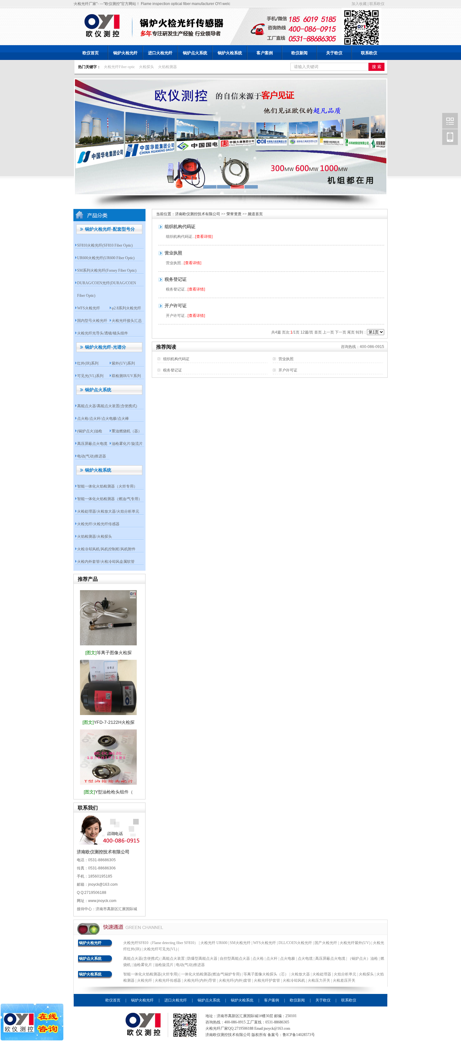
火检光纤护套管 (267, 980)
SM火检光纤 (240, 943)
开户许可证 (176, 305)
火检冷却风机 (294, 980)
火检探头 (146, 67)
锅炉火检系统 (230, 53)
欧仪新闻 (299, 53)
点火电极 (287, 958)
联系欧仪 (376, 4)
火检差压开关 (344, 980)
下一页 (340, 332)
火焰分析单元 (345, 974)
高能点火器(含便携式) (141, 958)
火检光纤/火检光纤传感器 (98, 524)
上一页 (328, 332)
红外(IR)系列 (87, 363)
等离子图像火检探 (108, 652)
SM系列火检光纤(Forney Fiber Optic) (106, 270)
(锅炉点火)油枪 (89, 431)
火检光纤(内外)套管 (235, 980)
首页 (318, 332)
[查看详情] (204, 236)
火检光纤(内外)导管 (199, 980)
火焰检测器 (167, 67)
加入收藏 (359, 4)
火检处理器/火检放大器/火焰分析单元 (108, 511)
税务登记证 (176, 279)
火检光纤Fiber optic (119, 67)
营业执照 (173, 253)
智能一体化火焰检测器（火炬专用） (107, 486)
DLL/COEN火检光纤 (295, 943)
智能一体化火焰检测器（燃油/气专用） (109, 499)
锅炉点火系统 (195, 53)
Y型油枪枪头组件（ (108, 791)
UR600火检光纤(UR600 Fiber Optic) (106, 258)
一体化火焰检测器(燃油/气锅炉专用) (211, 974)
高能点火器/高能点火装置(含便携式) (107, 406)
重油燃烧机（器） (127, 431)
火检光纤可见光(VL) (160, 949)
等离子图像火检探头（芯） (266, 974)
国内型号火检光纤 (92, 320)
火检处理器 (322, 974)
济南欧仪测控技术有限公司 (197, 214)
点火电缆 (305, 958)
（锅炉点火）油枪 (363, 958)
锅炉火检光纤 (125, 53)
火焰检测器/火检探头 (94, 536)
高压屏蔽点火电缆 (92, 443)
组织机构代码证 (180, 226)
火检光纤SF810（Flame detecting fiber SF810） (160, 943)
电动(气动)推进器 (91, 456)
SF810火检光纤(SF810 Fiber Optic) (105, 245)
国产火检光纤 (326, 943)
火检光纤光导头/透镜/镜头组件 (102, 333)
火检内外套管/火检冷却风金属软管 (106, 561)
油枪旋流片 (164, 965)
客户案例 (265, 53)
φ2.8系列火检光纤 (126, 308)
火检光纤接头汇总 (127, 320)
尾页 (351, 332)
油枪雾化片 (142, 965)
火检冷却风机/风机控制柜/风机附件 (106, 549)
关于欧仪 (334, 53)
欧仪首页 (90, 53)
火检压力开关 (319, 980)
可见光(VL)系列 (90, 376)
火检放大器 (301, 974)
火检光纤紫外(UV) (355, 943)
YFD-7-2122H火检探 (108, 722)
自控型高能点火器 (235, 958)
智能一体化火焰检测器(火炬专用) (151, 974)
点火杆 (272, 958)
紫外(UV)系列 (123, 363)
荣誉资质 (233, 214)
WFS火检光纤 (88, 308)
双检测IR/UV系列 (126, 376)
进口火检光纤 (160, 53)
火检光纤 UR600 (213, 943)
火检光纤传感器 (168, 980)
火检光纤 (144, 980)
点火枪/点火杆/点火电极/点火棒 (103, 418)
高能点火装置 (173, 958)
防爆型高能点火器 (202, 958)
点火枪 (258, 958)
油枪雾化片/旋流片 (127, 443)
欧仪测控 (450, 121)
